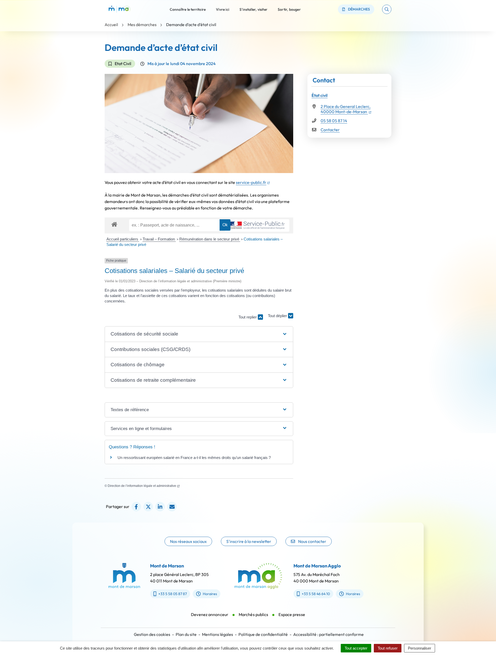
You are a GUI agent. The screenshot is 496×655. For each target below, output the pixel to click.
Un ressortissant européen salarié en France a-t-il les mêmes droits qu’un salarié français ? (194, 457)
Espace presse (291, 614)
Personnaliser (419, 648)
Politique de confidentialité (263, 634)
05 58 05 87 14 (334, 120)
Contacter (330, 129)
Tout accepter (356, 648)
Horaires (210, 593)
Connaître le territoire (188, 9)
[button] (386, 9)
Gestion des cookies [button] (152, 634)
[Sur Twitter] (148, 506)
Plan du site (186, 634)
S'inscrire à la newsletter (248, 541)
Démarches (359, 9)
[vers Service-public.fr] (257, 225)
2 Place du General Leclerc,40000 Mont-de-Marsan (346, 109)
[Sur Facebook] (136, 506)
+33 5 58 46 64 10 (316, 593)
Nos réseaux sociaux (188, 541)
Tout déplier (278, 314)
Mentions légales (217, 634)
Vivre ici (222, 9)
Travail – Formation (159, 239)
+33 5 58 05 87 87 (172, 593)
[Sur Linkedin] (160, 506)
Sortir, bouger (289, 9)
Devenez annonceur (209, 614)
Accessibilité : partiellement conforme (328, 634)
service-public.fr (253, 182)
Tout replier (248, 317)
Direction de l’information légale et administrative (144, 486)
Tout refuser (388, 648)
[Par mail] (172, 506)
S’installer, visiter (253, 9)
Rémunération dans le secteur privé (209, 239)
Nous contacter (312, 541)
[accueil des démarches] (114, 223)
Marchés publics (253, 614)
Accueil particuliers (122, 239)
